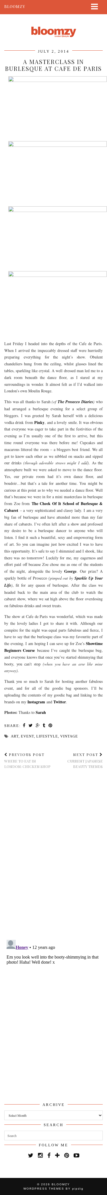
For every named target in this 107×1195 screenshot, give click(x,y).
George (70, 571)
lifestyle (47, 736)
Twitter (59, 702)
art (15, 736)
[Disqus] (53, 854)
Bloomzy (14, 6)
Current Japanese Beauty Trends (85, 760)
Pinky (39, 422)
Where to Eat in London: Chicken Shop (27, 760)
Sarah (41, 712)
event (27, 736)
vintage (69, 736)
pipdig (78, 1188)
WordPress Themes (43, 1188)
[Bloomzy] (53, 26)
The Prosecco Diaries (75, 402)
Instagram (36, 702)
